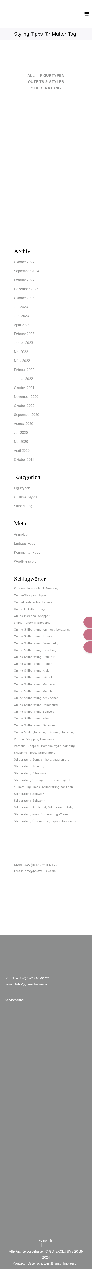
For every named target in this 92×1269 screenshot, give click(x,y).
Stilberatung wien (26, 814)
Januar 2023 (23, 343)
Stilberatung (23, 506)
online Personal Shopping (32, 622)
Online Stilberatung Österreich (36, 725)
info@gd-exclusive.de (40, 871)
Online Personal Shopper (31, 616)
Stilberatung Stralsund (30, 807)
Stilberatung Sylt (60, 807)
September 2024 (26, 271)
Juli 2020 (21, 432)
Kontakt (19, 1263)
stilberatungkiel (59, 780)
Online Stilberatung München (34, 691)
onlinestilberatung (56, 629)
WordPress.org (25, 561)
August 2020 (23, 423)
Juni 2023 (21, 316)
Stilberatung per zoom (58, 787)
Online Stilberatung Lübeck (33, 677)
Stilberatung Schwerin (29, 800)
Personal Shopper (26, 746)
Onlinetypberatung (62, 732)
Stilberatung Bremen (28, 766)
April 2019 (22, 450)
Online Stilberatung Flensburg (35, 650)
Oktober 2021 (24, 388)
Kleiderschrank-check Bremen (35, 588)
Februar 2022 (24, 370)
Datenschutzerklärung (44, 1263)
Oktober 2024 (24, 262)
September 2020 (26, 415)
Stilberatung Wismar (55, 814)
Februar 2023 (24, 334)
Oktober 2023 (24, 298)
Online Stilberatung (28, 629)
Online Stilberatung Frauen (33, 663)
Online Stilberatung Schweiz (34, 711)
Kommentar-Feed (27, 552)
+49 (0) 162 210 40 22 (40, 865)
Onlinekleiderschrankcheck (33, 602)
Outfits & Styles (25, 497)
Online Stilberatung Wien (32, 718)
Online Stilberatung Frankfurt (35, 657)
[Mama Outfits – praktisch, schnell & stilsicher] (46, 121)
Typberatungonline (64, 821)
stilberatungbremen (54, 759)
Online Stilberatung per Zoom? (36, 698)
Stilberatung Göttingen (30, 780)
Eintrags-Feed (25, 543)
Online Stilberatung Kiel (31, 670)
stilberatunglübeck (27, 787)
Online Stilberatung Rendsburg (36, 704)
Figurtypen (22, 488)
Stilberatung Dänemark (30, 773)
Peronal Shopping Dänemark (34, 739)
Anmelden (22, 534)
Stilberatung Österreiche (31, 821)
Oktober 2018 (24, 459)
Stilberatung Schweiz (29, 793)
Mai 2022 (21, 352)
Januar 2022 (23, 379)
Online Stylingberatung (30, 732)
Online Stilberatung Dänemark (35, 643)
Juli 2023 (21, 307)
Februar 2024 (24, 280)
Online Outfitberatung (29, 609)
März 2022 (22, 361)
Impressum (71, 1263)
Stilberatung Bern (26, 759)
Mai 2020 (21, 441)
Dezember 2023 (26, 289)
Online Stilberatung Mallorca (34, 684)
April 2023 (22, 325)
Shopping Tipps (25, 752)
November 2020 (26, 397)
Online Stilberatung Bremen (33, 636)
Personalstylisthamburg (58, 746)
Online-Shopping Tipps (30, 595)
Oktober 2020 (24, 406)
